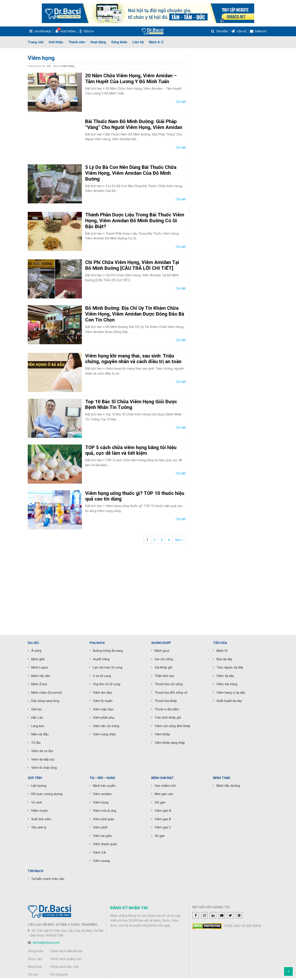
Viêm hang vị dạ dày (230, 693)
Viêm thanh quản (105, 844)
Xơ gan (160, 836)
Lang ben (37, 726)
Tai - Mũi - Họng (50, 66)
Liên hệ (138, 42)
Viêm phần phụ (103, 718)
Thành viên (76, 42)
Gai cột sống (164, 659)
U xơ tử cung (102, 676)
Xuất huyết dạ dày (229, 701)
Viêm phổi (100, 827)
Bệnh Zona (39, 684)
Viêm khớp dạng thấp (170, 743)
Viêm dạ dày (225, 676)
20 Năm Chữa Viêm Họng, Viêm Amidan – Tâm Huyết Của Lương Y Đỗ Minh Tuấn (131, 78)
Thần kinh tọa (164, 676)
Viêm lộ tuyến (102, 701)
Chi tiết (181, 102)
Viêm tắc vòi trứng (106, 726)
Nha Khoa (35, 967)
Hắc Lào (37, 718)
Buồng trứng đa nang (108, 651)
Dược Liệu (35, 959)
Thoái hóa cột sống (169, 684)
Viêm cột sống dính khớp (172, 726)
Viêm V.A (99, 853)
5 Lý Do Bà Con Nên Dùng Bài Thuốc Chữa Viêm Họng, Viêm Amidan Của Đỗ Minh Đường (130, 173)
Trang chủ (35, 42)
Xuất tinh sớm (41, 819)
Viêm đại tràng (226, 684)
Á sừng (36, 651)
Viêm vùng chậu (104, 734)
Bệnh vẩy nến (40, 676)
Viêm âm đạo (102, 693)
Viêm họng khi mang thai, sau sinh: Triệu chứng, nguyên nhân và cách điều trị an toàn (133, 358)
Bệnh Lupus (39, 667)
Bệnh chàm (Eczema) (46, 693)
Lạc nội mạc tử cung (107, 667)
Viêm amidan (102, 794)
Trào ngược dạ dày (229, 667)
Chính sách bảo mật (64, 967)
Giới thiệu (56, 42)
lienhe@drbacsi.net (46, 943)
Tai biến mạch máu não (47, 879)
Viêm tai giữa (102, 836)
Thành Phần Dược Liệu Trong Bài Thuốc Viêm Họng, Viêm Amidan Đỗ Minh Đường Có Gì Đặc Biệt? (134, 220)
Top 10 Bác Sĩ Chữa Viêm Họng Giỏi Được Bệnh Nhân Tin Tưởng (131, 404)
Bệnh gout (162, 651)
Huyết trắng (101, 659)
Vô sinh (36, 802)
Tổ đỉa (36, 743)
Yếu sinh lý (38, 827)
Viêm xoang (101, 861)
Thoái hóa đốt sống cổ (171, 693)
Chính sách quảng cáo (66, 959)
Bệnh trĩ (222, 651)
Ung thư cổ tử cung (106, 684)
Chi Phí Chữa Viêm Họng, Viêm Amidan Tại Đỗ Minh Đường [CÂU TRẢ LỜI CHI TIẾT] (132, 265)
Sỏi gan (160, 802)
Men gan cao (164, 794)
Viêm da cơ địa (42, 751)
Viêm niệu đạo (103, 709)
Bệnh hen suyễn (104, 786)
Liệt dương (38, 786)
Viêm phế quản (103, 819)
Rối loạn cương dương (47, 794)
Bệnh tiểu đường (228, 786)
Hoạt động (98, 42)
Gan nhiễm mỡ (165, 786)
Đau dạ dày (224, 659)
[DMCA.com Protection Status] (207, 926)
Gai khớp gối (163, 667)
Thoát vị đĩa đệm (167, 709)
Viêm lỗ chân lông (44, 768)
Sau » (179, 540)
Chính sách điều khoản (66, 951)
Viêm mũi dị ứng (104, 811)
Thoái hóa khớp (166, 701)
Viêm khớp (162, 734)
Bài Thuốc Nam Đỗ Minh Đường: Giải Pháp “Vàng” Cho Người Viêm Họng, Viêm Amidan (133, 124)
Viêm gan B (163, 819)
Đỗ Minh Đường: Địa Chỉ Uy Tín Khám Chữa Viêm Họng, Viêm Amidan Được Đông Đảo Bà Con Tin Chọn (134, 314)
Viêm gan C (163, 827)
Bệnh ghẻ (37, 659)
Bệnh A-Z (156, 42)
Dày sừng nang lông (45, 701)
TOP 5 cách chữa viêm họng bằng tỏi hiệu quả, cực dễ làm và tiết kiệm (130, 450)
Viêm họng (100, 802)
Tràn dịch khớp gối (168, 718)
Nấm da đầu (40, 734)
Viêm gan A (163, 811)
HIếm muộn (39, 811)
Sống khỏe (119, 42)
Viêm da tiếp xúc (43, 759)
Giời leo (36, 709)
